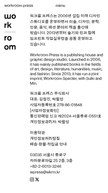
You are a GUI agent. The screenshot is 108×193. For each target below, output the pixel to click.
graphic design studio (48, 59)
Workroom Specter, (60, 78)
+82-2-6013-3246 (45, 166)
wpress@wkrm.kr (45, 172)
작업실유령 (55, 38)
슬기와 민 (75, 33)
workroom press (18, 5)
